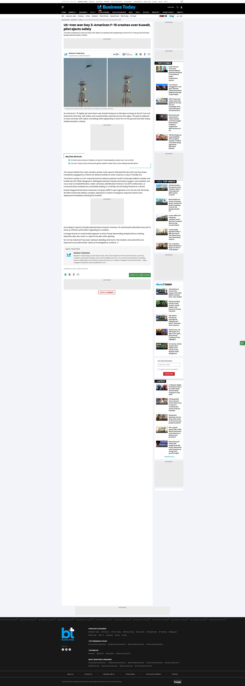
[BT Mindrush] (179, 16)
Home (64, 12)
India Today (99, 1)
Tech (137, 12)
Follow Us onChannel (140, 275)
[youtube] (66, 649)
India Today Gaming (116, 1)
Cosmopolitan (128, 1)
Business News (65, 20)
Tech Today (117, 632)
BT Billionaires (104, 12)
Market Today (94, 632)
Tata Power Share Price (144, 666)
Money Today (168, 12)
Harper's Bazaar (137, 1)
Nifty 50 (100, 653)
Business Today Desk (76, 53)
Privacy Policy (130, 674)
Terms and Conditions (153, 674)
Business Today (82, 1)
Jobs (125, 635)
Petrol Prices (104, 16)
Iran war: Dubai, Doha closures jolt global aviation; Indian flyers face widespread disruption (104, 163)
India (131, 12)
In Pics (88, 16)
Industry (155, 12)
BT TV (92, 12)
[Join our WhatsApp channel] (242, 344)
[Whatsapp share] (136, 54)
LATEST (161, 381)
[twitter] (70, 649)
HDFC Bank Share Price (136, 644)
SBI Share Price (95, 666)
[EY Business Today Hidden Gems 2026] (172, 16)
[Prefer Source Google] (116, 54)
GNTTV (165, 1)
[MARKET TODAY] (164, 284)
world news (74, 20)
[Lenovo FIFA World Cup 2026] (163, 16)
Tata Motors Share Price (98, 644)
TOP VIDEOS (169, 181)
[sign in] (181, 7)
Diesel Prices (114, 16)
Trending (164, 632)
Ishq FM (154, 1)
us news (80, 20)
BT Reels (133, 16)
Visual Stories (152, 632)
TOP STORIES (164, 63)
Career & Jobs (71, 16)
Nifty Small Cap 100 (124, 653)
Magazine (82, 12)
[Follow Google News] (127, 54)
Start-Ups (93, 635)
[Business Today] (116, 7)
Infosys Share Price (173, 663)
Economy (106, 632)
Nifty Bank (110, 653)
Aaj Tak (160, 1)
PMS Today (124, 16)
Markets (72, 12)
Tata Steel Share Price (155, 644)
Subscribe (171, 7)
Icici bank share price (110, 666)
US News (81, 16)
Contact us (88, 674)
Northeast (106, 1)
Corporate (141, 632)
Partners (175, 674)
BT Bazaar (91, 1)
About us (70, 674)
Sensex (92, 653)
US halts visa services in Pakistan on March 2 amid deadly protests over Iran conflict (102, 160)
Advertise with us (109, 674)
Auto (118, 635)
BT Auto (146, 12)
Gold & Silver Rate (119, 12)
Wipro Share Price (127, 666)
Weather (95, 16)
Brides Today (147, 1)
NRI (63, 16)
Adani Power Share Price (118, 644)
